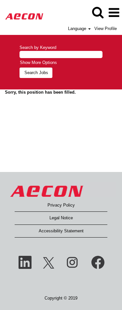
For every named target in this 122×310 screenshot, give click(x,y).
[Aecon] (22, 12)
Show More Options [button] (38, 62)
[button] (114, 12)
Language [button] (78, 28)
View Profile (105, 28)
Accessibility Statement (61, 230)
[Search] (97, 12)
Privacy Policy (61, 205)
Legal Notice (61, 217)
